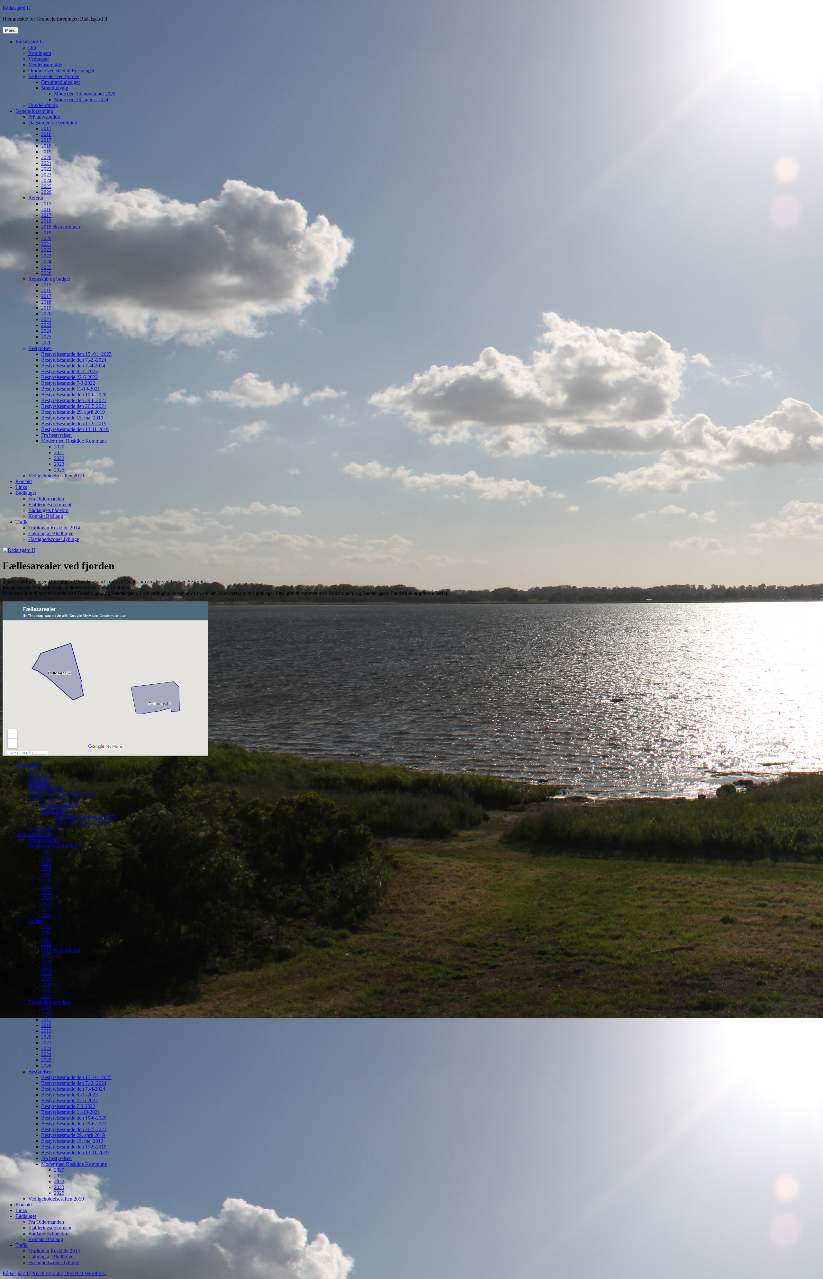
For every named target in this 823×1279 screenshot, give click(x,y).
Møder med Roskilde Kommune (74, 441)
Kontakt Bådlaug (45, 516)
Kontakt (23, 481)
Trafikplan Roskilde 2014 (54, 527)
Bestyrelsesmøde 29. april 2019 (73, 412)
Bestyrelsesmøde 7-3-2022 (68, 383)
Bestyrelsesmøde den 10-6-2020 (73, 394)
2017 (46, 140)
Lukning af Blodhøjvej (51, 533)
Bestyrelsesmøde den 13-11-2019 (75, 429)
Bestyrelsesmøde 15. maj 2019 (72, 417)
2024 (46, 180)
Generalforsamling (34, 111)
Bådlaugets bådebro (48, 510)
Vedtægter (38, 59)
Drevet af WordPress (85, 1273)
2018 (46, 146)
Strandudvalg (54, 88)
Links (21, 487)
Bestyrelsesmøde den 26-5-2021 (73, 406)
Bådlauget (25, 493)
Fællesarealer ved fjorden (53, 76)
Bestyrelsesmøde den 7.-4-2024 (73, 365)
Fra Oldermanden (46, 498)
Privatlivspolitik (44, 117)
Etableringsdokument (49, 504)
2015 (46, 128)
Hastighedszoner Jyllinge (53, 539)
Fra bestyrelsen (56, 435)
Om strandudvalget (60, 82)
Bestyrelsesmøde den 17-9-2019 (73, 423)
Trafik (21, 522)
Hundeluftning (43, 105)
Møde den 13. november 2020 (84, 93)
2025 (46, 186)
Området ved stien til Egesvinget (61, 70)
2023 (46, 174)
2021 (46, 163)
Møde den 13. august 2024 (81, 99)
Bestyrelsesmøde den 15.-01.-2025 (76, 354)
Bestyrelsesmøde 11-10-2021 (70, 389)
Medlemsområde (45, 65)
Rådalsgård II (16, 8)
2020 (46, 157)
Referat (35, 198)
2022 (46, 169)
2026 (46, 192)
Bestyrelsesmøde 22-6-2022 (69, 377)
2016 (46, 134)
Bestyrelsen (40, 348)
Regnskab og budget (49, 279)
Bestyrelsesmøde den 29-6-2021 (73, 400)
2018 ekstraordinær (60, 227)
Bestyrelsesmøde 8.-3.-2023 (69, 371)
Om (32, 47)
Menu (10, 30)
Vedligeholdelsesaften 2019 (56, 475)
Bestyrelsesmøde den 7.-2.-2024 (73, 360)
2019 (46, 151)
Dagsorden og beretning (52, 122)
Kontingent (39, 53)
